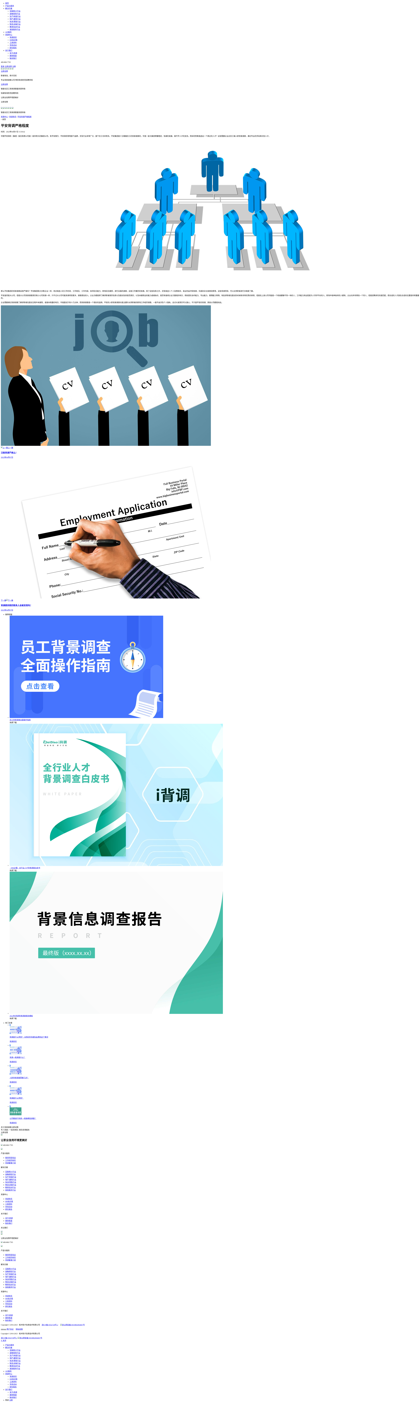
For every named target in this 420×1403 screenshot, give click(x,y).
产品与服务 (9, 6)
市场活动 (13, 45)
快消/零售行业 (15, 22)
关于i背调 (13, 53)
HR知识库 (13, 40)
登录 (2, 66)
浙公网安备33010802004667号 (73, 1325)
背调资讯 (13, 37)
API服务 (8, 32)
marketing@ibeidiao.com (11, 1149)
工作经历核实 (10, 1160)
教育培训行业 (15, 27)
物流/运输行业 (15, 24)
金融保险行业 (15, 14)
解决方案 (8, 8)
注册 (14, 66)
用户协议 (10, 1329)
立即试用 (8, 66)
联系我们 (13, 58)
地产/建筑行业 (15, 19)
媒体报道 (13, 56)
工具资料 (13, 43)
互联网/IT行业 (15, 11)
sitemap (3, 1329)
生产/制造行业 (15, 16)
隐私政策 (19, 1329)
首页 (7, 3)
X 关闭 (3, 1341)
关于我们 (8, 50)
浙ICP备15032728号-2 (50, 1325)
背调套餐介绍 (10, 1163)
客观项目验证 (10, 1158)
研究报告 (13, 48)
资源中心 (8, 35)
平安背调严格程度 (25, 117)
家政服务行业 (15, 29)
